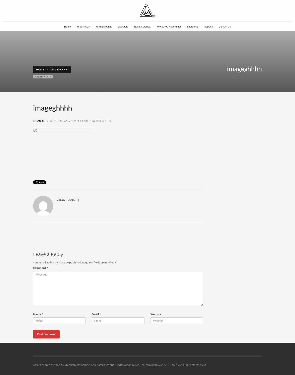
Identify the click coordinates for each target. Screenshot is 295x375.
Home (40, 69)
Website (156, 314)
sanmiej (41, 121)
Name (38, 314)
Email (96, 314)
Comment (40, 268)
